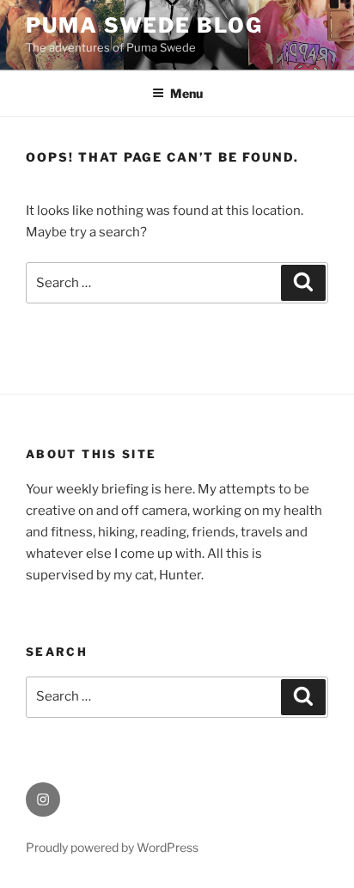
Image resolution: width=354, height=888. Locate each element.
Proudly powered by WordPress (112, 847)
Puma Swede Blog (144, 25)
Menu (186, 93)
